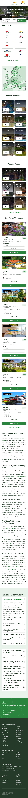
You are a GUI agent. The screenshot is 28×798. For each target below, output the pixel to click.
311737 (10, 409)
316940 (11, 341)
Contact (4, 780)
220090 (8, 238)
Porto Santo (19, 732)
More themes (13, 212)
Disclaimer (18, 779)
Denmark (15, 566)
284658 (11, 306)
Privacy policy (19, 784)
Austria (5, 570)
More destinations (13, 158)
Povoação (18, 736)
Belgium (4, 760)
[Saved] (21, 3)
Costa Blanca (5, 730)
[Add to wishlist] (24, 224)
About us (4, 777)
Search (22, 20)
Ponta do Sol (19, 730)
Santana (18, 744)
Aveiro (17, 728)
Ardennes (4, 728)
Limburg (4, 738)
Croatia (18, 754)
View (6, 110)
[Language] (24, 3)
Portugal (18, 760)
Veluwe (4, 726)
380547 (10, 375)
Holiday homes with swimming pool (11, 766)
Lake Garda (5, 732)
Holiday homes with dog (8, 768)
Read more (14, 248)
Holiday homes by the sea (9, 770)
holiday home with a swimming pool (16, 476)
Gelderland (5, 742)
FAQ (17, 777)
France (9, 566)
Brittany (4, 740)
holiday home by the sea (16, 543)
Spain (11, 528)
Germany (4, 566)
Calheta (18, 726)
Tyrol (3, 734)
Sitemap (4, 782)
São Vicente (5, 745)
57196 (7, 272)
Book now (13, 252)
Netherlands (5, 752)
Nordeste (18, 734)
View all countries (13, 60)
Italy (7, 528)
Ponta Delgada (20, 742)
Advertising (5, 779)
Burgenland (5, 736)
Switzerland (11, 570)
